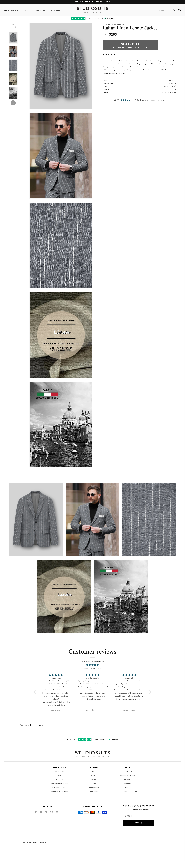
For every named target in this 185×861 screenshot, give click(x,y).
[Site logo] (92, 754)
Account (164, 10)
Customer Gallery (59, 787)
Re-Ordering (127, 783)
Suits (93, 771)
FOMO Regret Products (116, 24)
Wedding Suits (93, 787)
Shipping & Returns (127, 775)
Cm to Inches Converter (127, 791)
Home (105, 24)
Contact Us (127, 771)
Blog (59, 775)
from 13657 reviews (92, 668)
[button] (174, 9)
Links (127, 787)
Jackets (93, 775)
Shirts (93, 783)
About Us (59, 779)
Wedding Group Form (59, 791)
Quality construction (59, 783)
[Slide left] (13, 26)
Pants (93, 779)
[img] (92, 665)
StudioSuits (95, 856)
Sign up (138, 823)
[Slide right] (13, 102)
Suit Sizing (127, 779)
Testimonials (59, 771)
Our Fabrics (93, 791)
